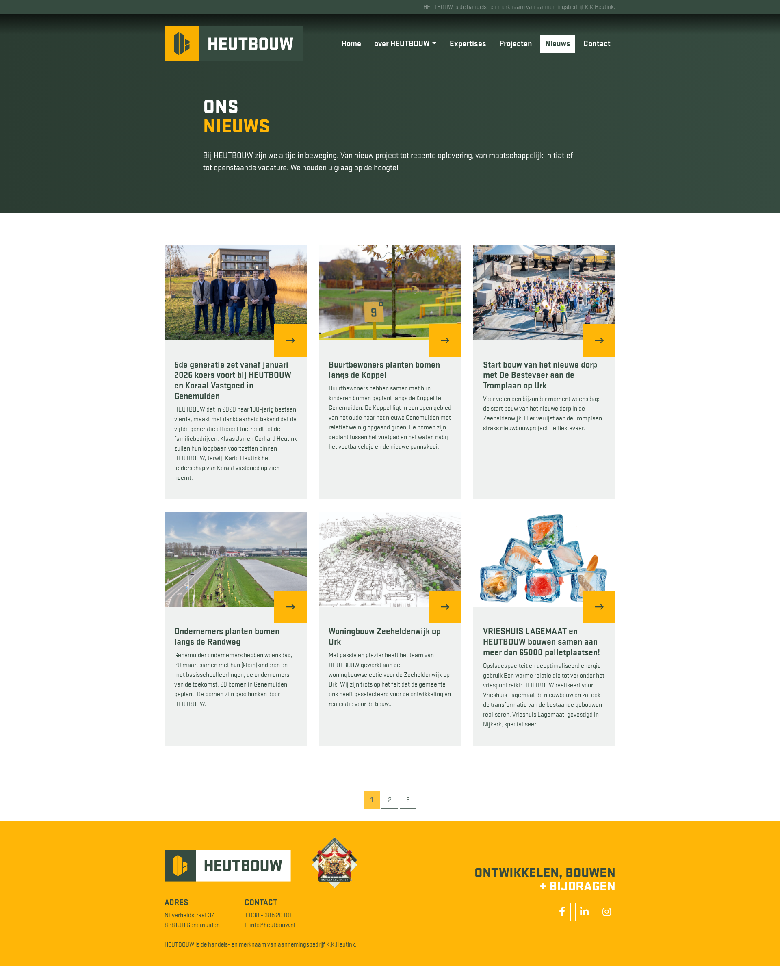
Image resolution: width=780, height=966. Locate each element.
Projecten (515, 44)
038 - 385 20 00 (270, 915)
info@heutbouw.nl (272, 925)
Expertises (468, 44)
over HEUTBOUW (402, 44)
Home (351, 44)
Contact (597, 44)
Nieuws (557, 44)
